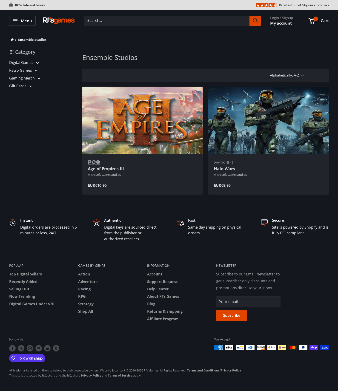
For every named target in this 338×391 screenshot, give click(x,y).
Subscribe (231, 315)
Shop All (85, 311)
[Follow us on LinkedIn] (47, 348)
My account (281, 23)
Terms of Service (120, 375)
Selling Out (19, 289)
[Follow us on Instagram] (30, 348)
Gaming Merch (22, 78)
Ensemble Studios (32, 39)
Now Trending (22, 296)
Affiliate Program (163, 318)
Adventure (87, 281)
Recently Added (23, 281)
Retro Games (21, 70)
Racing (84, 289)
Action (84, 274)
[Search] (255, 21)
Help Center (158, 289)
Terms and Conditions (203, 370)
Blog (151, 303)
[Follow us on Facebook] (12, 348)
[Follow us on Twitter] (21, 348)
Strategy (86, 303)
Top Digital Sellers (25, 274)
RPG (82, 296)
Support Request (162, 281)
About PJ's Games (163, 296)
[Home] (11, 39)
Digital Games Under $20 (31, 303)
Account (154, 274)
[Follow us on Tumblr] (56, 348)
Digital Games (21, 62)
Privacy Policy (231, 370)
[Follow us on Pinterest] (38, 348)
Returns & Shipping (165, 311)
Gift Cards (18, 85)
